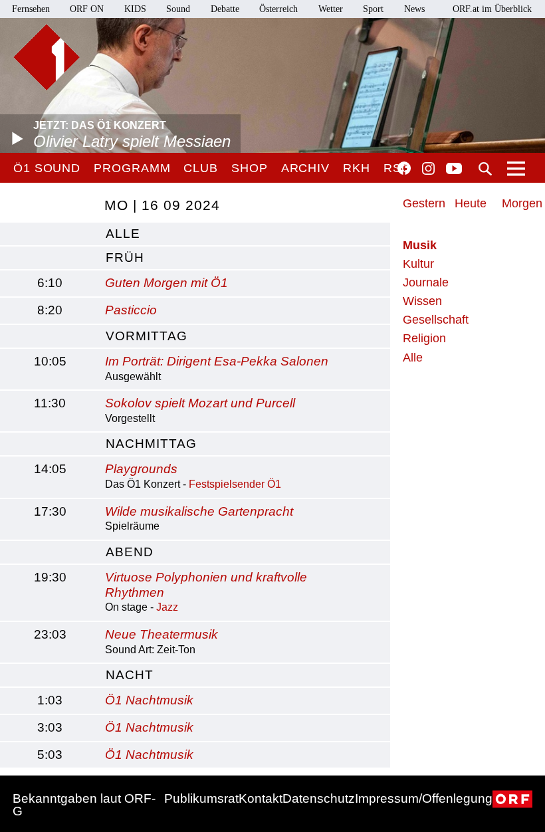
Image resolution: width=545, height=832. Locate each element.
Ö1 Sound (46, 168)
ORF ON (87, 9)
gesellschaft (436, 319)
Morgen (522, 203)
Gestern (424, 203)
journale (426, 282)
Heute (471, 203)
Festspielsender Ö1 (235, 484)
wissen (422, 301)
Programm (132, 168)
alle (123, 234)
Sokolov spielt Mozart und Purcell (200, 403)
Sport (373, 9)
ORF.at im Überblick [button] (492, 9)
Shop (249, 168)
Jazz (167, 607)
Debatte (225, 9)
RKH (356, 168)
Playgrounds (141, 469)
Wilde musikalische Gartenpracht (199, 511)
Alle (413, 357)
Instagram (428, 168)
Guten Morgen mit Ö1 (166, 283)
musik (420, 245)
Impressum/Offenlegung (423, 798)
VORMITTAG (146, 336)
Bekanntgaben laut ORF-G (84, 804)
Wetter (330, 9)
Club (200, 168)
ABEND (130, 552)
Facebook (404, 168)
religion (424, 338)
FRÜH (125, 257)
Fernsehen (31, 9)
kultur (418, 263)
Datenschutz (318, 798)
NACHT (130, 675)
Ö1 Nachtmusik (149, 700)
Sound (178, 9)
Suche (485, 168)
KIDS (135, 9)
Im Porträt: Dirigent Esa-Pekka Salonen (216, 361)
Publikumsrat (201, 798)
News (414, 9)
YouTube (454, 169)
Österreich (278, 9)
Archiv (305, 168)
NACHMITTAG (151, 444)
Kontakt (260, 798)
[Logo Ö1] (46, 57)
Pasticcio (131, 310)
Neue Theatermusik (161, 634)
